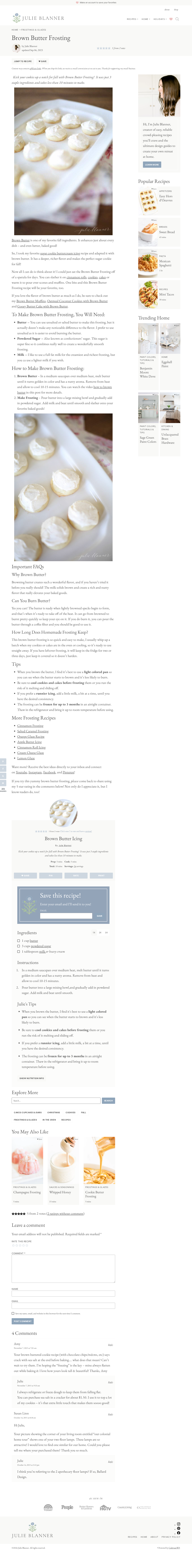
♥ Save (43, 61)
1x (94, 932)
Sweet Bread (167, 232)
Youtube (21, 772)
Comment (18, 1253)
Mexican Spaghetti (165, 263)
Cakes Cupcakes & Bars (28, 1112)
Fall (83, 1112)
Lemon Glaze (26, 758)
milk (42, 951)
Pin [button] (50, 875)
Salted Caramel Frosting (32, 731)
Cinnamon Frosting (30, 725)
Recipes (131, 19)
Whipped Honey (60, 1192)
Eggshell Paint (166, 364)
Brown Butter (21, 240)
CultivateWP (174, 1547)
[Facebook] (178, 1533)
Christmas (53, 1112)
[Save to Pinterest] (3, 761)
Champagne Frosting (27, 1192)
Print (101, 875)
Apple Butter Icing (29, 742)
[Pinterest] (178, 1529)
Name (15, 1289)
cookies (93, 277)
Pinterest (68, 772)
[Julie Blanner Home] (38, 18)
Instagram (35, 772)
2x (100, 932)
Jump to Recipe (23, 61)
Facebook (49, 772)
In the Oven (49, 1120)
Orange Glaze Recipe (30, 736)
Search (108, 1100)
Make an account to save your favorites (98, 2)
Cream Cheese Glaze (30, 752)
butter (34, 940)
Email (43, 910)
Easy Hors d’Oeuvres (165, 198)
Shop (176, 9)
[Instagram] (178, 1524)
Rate (76, 875)
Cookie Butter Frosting (94, 1194)
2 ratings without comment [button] (65, 1213)
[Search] (177, 19)
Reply (110, 1344)
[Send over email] (3, 783)
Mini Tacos (166, 294)
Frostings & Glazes (33, 30)
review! (88, 831)
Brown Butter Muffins (31, 301)
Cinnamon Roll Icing (31, 747)
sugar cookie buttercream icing (60, 253)
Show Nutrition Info (32, 1078)
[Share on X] (3, 776)
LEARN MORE (152, 164)
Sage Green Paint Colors (148, 439)
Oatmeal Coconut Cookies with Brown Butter (77, 301)
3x (106, 932)
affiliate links (35, 68)
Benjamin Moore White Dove (147, 372)
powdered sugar (41, 946)
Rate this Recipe (22, 1241)
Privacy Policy (171, 1537)
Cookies (70, 1112)
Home (145, 19)
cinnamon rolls (76, 277)
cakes (102, 277)
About (167, 9)
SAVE (99, 916)
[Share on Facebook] (3, 769)
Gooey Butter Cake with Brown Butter (42, 306)
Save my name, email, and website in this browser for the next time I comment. (48, 1313)
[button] (36, 831)
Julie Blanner (31, 46)
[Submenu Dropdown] (137, 19)
